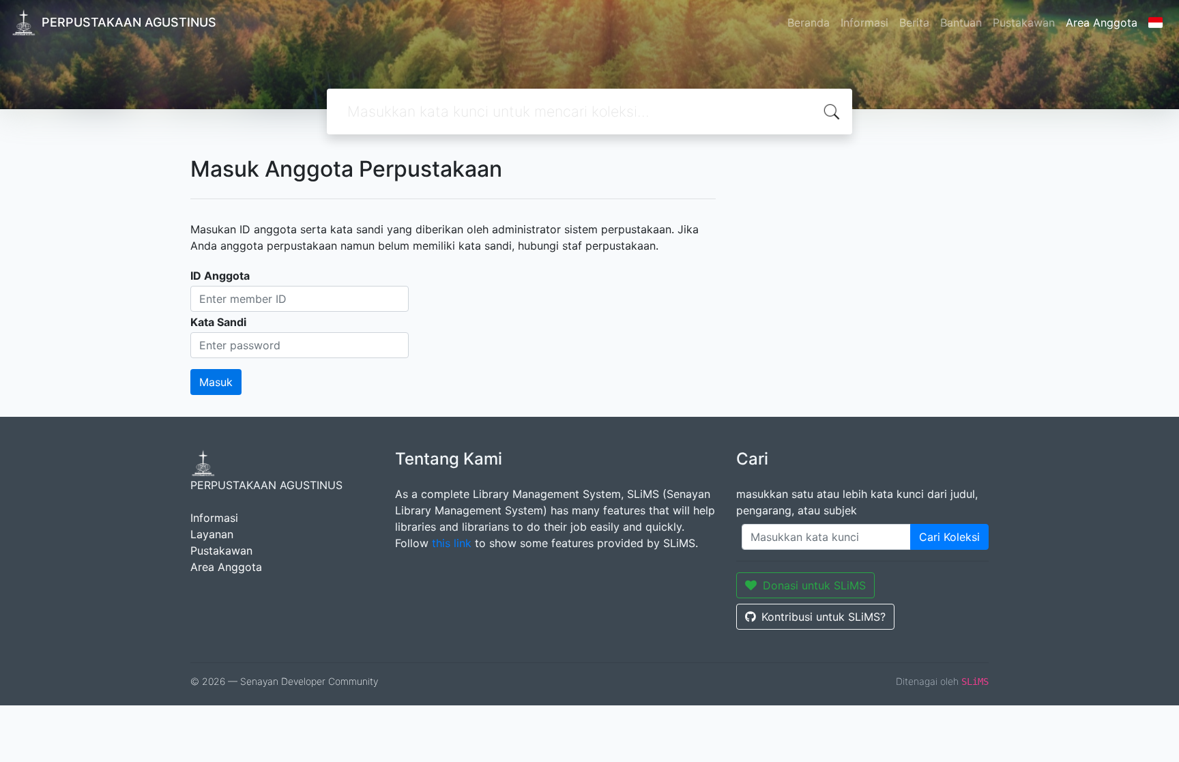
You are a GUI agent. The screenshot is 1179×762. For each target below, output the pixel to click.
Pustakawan (1024, 22)
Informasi (864, 22)
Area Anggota (1101, 22)
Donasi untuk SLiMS (814, 585)
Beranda (808, 22)
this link (451, 543)
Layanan (211, 534)
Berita (914, 22)
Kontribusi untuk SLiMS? (823, 617)
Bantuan (961, 22)
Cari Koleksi (949, 537)
